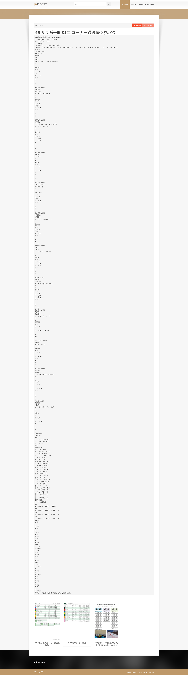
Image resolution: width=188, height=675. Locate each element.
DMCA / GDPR (143, 672)
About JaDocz (132, 672)
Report (138, 25)
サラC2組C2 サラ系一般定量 (77, 643)
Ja (40, 4)
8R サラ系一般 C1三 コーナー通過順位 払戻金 (47, 644)
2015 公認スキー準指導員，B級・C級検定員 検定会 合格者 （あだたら (106, 644)
